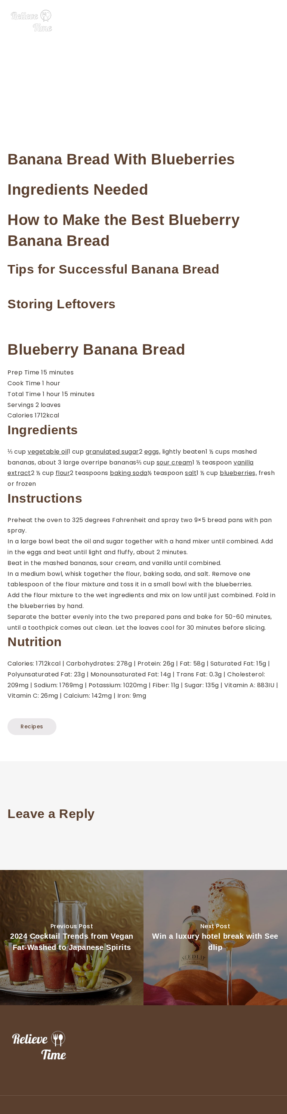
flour (63, 473)
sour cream (174, 462)
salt (191, 473)
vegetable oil (48, 451)
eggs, (152, 451)
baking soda (129, 473)
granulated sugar (112, 451)
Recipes (32, 726)
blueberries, (238, 473)
